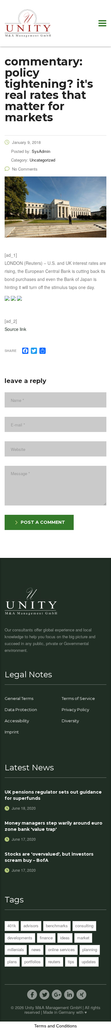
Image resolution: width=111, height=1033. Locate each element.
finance (46, 938)
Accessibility (17, 720)
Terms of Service (78, 698)
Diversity (70, 720)
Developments (19, 938)
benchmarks (57, 925)
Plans (12, 961)
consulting (84, 925)
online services (61, 949)
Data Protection (21, 709)
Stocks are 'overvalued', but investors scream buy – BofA (49, 857)
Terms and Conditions (55, 1025)
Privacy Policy (75, 709)
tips (71, 961)
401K (11, 925)
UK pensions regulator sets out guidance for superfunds (53, 795)
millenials (15, 949)
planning (89, 949)
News (36, 949)
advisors (31, 925)
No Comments (25, 169)
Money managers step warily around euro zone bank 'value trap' (53, 826)
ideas (65, 938)
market (83, 938)
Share (10, 350)
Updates (89, 961)
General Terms (19, 698)
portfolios (32, 961)
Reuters (54, 961)
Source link (15, 329)
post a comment (43, 522)
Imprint (12, 731)
